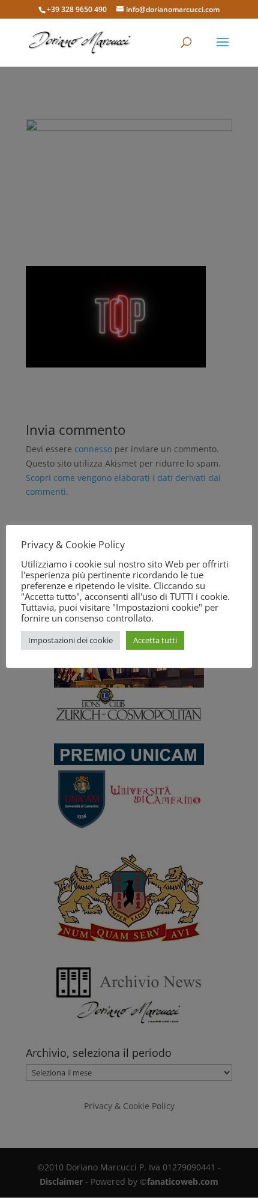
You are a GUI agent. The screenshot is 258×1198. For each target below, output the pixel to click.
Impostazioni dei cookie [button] (70, 640)
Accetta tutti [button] (155, 640)
